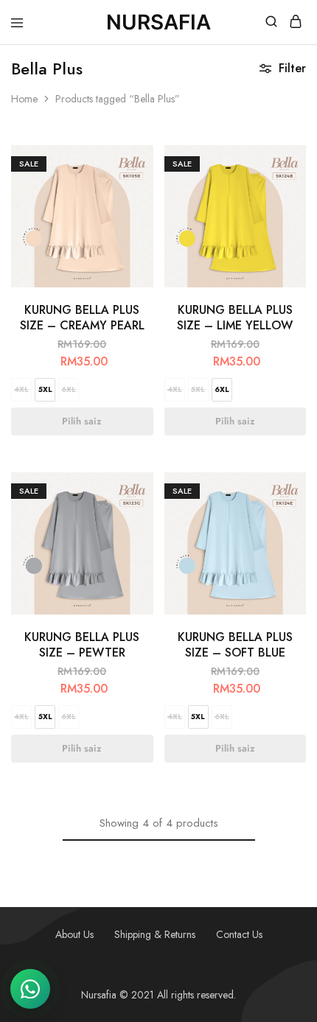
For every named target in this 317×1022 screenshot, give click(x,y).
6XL (68, 389)
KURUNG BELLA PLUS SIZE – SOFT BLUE (235, 645)
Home (24, 98)
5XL (45, 389)
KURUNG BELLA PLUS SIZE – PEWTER (81, 645)
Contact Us (239, 934)
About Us (74, 934)
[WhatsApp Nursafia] (30, 989)
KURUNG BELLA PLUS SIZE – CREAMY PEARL (82, 317)
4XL (21, 389)
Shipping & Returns (154, 934)
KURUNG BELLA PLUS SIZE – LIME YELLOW (235, 317)
